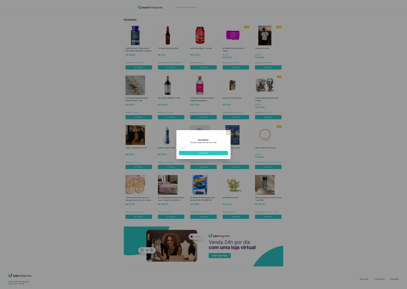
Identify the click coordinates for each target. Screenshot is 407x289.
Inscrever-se (203, 153)
